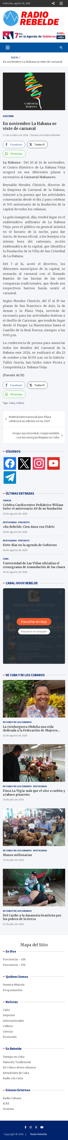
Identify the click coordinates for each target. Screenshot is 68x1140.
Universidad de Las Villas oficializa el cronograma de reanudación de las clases (34, 565)
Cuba (12, 403)
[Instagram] (39, 463)
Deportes (9, 1015)
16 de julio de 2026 (13, 860)
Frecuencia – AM (14, 959)
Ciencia (7, 500)
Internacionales (13, 1020)
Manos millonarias (17, 855)
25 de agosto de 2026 (15, 735)
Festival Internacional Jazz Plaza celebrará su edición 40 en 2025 (30, 419)
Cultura (8, 116)
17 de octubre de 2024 (15, 135)
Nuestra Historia (13, 984)
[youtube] (53, 463)
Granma (8, 1109)
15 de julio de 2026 (13, 924)
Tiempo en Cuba (13, 1057)
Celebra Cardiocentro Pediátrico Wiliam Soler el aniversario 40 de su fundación (33, 507)
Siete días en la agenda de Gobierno (30, 545)
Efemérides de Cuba (16, 1073)
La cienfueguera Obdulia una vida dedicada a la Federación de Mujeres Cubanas (30, 730)
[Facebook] (10, 463)
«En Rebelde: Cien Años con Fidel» (29, 527)
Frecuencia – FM (14, 965)
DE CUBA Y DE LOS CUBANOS (25, 675)
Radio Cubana (12, 1098)
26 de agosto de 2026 (15, 513)
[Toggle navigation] (7, 47)
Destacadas (10, 522)
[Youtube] (42, 1127)
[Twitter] (24, 463)
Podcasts (23, 522)
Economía (9, 1037)
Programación (12, 990)
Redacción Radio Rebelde (45, 135)
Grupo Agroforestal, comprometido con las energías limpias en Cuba (35, 435)
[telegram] (10, 477)
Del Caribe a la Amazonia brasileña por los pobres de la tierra (32, 917)
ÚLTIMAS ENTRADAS (20, 493)
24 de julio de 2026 (13, 799)
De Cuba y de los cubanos (17, 722)
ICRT (6, 1103)
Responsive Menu (53, 3)
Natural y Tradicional (17, 1062)
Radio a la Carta (13, 1078)
